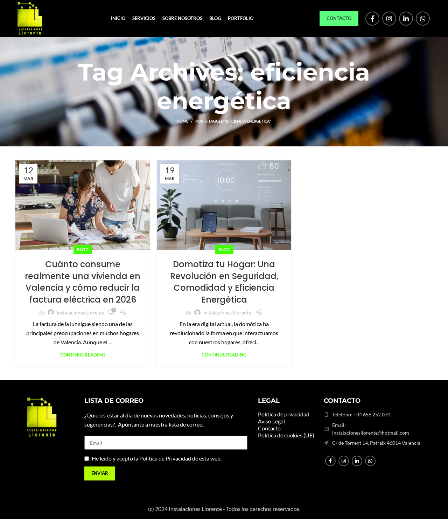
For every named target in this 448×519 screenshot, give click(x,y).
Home (182, 121)
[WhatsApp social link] (423, 19)
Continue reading (82, 355)
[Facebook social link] (372, 19)
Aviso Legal (271, 421)
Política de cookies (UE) (286, 435)
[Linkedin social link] (406, 19)
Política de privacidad (283, 414)
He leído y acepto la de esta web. (157, 458)
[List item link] (374, 414)
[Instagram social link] (389, 19)
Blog (83, 249)
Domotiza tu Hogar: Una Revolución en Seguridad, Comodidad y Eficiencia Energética (224, 281)
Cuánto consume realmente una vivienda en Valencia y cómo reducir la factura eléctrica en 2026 (82, 281)
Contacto (339, 18)
